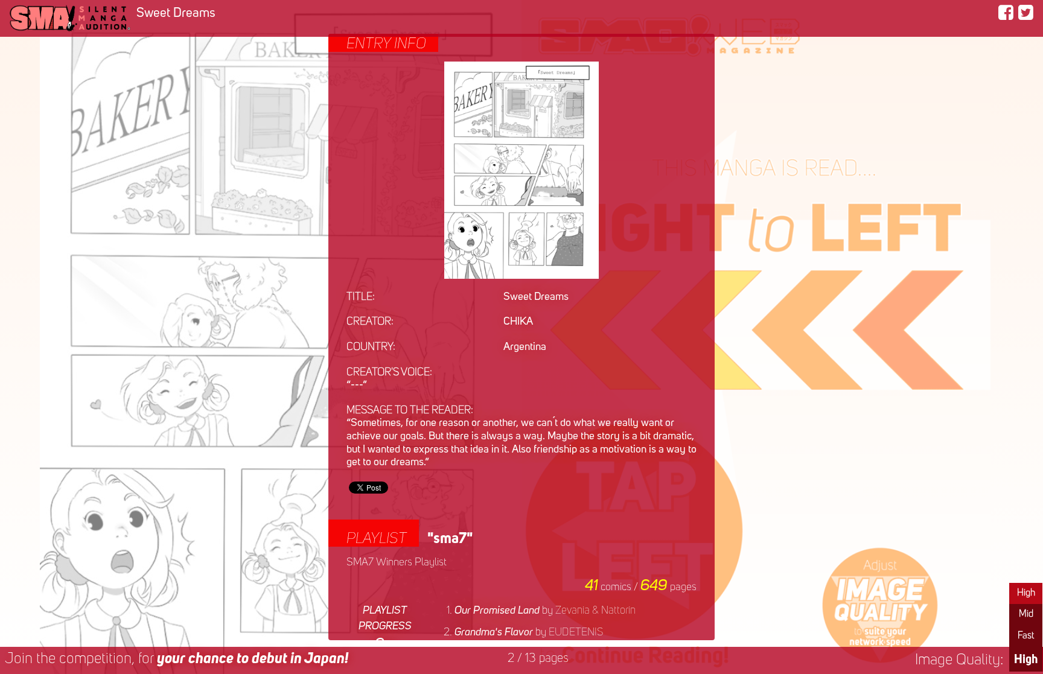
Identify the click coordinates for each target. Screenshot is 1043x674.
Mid (1026, 614)
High (1026, 593)
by (545, 610)
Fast (1026, 636)
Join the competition (176, 659)
